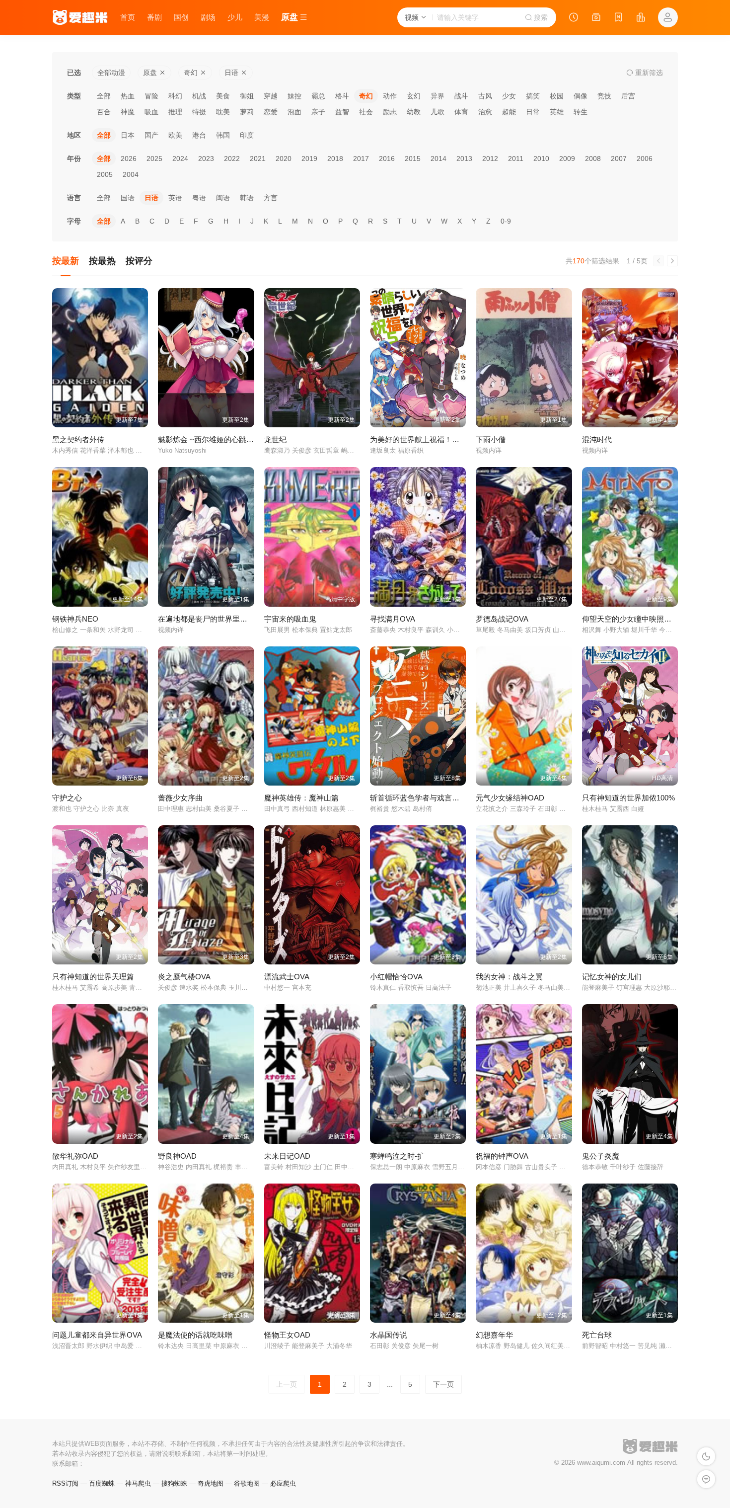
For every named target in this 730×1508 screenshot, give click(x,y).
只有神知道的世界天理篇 (93, 976)
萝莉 (247, 112)
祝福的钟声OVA (502, 1156)
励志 (390, 112)
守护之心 (67, 798)
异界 (437, 96)
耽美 (223, 112)
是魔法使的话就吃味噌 (195, 1335)
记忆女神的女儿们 (612, 976)
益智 (342, 112)
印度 (247, 135)
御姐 (247, 96)
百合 (104, 112)
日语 (151, 198)
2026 (129, 158)
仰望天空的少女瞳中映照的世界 (634, 619)
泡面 (294, 112)
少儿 (234, 17)
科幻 (175, 96)
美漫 (261, 17)
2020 (284, 158)
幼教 (414, 112)
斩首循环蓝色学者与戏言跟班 (418, 798)
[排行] (641, 18)
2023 (206, 158)
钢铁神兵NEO (75, 619)
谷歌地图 (247, 1483)
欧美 (175, 135)
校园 (557, 96)
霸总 (318, 96)
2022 (232, 158)
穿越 (271, 96)
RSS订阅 (65, 1483)
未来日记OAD (287, 1156)
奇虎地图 (210, 1483)
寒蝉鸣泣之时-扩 (397, 1156)
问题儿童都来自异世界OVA (97, 1335)
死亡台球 (597, 1335)
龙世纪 (275, 439)
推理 (175, 112)
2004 (131, 174)
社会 (366, 112)
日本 (128, 135)
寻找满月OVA (392, 619)
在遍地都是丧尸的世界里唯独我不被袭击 (225, 619)
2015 (413, 158)
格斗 (342, 96)
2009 (567, 158)
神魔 (128, 112)
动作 (390, 96)
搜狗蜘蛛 (174, 1483)
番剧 (154, 17)
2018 (335, 158)
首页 (127, 17)
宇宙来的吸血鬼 (290, 619)
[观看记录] (574, 18)
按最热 (102, 261)
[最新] (618, 18)
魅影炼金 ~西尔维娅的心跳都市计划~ (219, 439)
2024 (180, 158)
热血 (128, 96)
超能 (509, 112)
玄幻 (414, 96)
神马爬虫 (138, 1483)
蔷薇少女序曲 (180, 798)
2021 (258, 158)
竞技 (604, 96)
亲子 (318, 112)
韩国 (223, 135)
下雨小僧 (491, 439)
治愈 (485, 112)
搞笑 (533, 96)
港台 (199, 135)
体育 (461, 112)
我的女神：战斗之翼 (509, 976)
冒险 (151, 96)
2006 (645, 158)
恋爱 (271, 112)
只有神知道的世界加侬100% (628, 798)
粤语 (199, 198)
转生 (580, 112)
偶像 (580, 96)
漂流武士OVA (286, 976)
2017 (361, 158)
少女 (509, 96)
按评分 (139, 261)
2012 (490, 158)
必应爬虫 (283, 1483)
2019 (309, 158)
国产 (151, 135)
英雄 (557, 112)
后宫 (628, 96)
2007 (619, 158)
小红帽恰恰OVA (396, 976)
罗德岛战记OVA (502, 619)
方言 (271, 198)
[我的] (668, 17)
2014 (438, 158)
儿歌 (437, 112)
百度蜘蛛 (102, 1483)
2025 (154, 158)
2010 (541, 158)
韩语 (247, 198)
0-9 (506, 221)
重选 (648, 73)
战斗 (461, 96)
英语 (175, 198)
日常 (533, 112)
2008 (593, 158)
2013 (464, 158)
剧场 (208, 17)
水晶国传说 (388, 1335)
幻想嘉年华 (494, 1335)
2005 (105, 174)
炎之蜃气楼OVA (184, 976)
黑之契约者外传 (78, 439)
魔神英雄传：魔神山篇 (301, 798)
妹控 (294, 96)
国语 (128, 198)
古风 (485, 96)
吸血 (151, 112)
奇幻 (366, 96)
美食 (223, 96)
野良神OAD (177, 1156)
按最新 (65, 261)
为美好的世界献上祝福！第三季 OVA (431, 439)
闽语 (223, 198)
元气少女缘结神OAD (510, 798)
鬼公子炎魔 (600, 1156)
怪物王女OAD (287, 1335)
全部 (104, 96)
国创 (181, 17)
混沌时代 (597, 439)
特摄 (199, 112)
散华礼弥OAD (75, 1156)
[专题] (596, 18)
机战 (199, 96)
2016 (387, 158)
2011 (515, 158)
